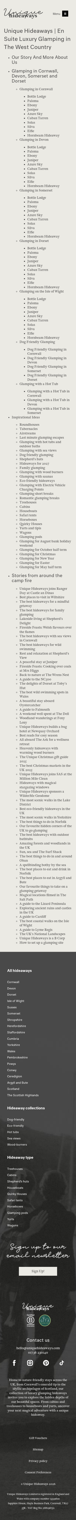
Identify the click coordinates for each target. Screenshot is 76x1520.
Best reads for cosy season (38, 735)
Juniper (32, 110)
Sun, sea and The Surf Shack (40, 852)
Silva (31, 127)
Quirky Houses (30, 524)
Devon (11, 988)
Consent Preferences (38, 1472)
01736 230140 (38, 1353)
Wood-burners (17, 1144)
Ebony (32, 105)
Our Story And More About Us (40, 59)
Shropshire (14, 1020)
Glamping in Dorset (34, 241)
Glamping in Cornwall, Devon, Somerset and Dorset (35, 76)
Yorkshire (13, 1045)
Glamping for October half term (43, 550)
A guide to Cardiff (32, 917)
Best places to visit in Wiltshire (41, 597)
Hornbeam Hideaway (43, 135)
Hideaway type (20, 1157)
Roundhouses (29, 425)
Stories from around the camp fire (37, 578)
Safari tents (27, 515)
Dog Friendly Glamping (37, 342)
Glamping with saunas (36, 476)
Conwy (11, 1070)
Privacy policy (38, 1461)
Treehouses (27, 502)
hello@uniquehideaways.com (38, 1348)
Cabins (24, 507)
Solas (31, 122)
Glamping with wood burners (41, 472)
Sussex (12, 1007)
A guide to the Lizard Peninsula (42, 904)
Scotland (13, 1089)
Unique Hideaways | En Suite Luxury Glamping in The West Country (37, 39)
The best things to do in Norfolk (42, 822)
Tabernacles (28, 429)
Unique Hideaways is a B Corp (42, 938)
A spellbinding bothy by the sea (42, 865)
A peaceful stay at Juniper (38, 662)
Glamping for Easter (34, 563)
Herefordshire (16, 1026)
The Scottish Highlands (23, 1095)
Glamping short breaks (36, 494)
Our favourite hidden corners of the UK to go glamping (45, 828)
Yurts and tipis (30, 528)
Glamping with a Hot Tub (38, 384)
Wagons (25, 533)
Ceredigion (14, 1076)
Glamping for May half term (40, 567)
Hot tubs (13, 1132)
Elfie (30, 131)
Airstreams (27, 433)
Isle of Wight (15, 1001)
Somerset (13, 1013)
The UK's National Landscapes (42, 934)
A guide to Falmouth (34, 710)
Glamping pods (30, 537)
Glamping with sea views (38, 450)
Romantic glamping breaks (39, 498)
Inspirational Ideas (26, 417)
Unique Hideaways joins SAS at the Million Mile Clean (45, 776)
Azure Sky (35, 114)
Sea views (13, 1138)
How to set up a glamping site (41, 943)
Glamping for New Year (36, 558)
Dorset (11, 994)
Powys (11, 1064)
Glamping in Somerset (35, 190)
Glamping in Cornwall (36, 89)
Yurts (10, 1219)
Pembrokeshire (17, 1057)
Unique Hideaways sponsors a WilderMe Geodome (41, 793)
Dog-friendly (15, 1119)
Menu (56, 14)
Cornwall (13, 982)
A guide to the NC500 (35, 679)
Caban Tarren (37, 118)
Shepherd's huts (31, 459)
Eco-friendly (15, 1125)
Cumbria (13, 1039)
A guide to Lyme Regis (35, 930)
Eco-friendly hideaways (37, 481)
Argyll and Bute (17, 1082)
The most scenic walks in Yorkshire (45, 817)
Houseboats (28, 511)
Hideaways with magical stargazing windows (37, 785)
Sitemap (38, 1449)
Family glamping (32, 468)
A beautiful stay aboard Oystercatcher (36, 703)
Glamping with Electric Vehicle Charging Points (42, 487)
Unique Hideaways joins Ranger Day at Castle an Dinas (43, 591)
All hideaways (19, 970)
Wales (11, 1051)
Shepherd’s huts (18, 1181)
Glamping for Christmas (37, 554)
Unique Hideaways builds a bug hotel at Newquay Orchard (43, 729)
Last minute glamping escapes (41, 438)
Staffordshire (16, 1032)
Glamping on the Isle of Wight (41, 291)
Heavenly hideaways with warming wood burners (38, 750)
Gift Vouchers (38, 1438)
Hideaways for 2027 (34, 464)
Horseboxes (28, 520)
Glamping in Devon (34, 140)
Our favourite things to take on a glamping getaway (43, 889)
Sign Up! (38, 1271)
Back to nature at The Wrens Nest (44, 675)
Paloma (33, 101)
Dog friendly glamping (36, 455)
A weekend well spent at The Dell (44, 714)
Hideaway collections (26, 1108)
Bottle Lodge (36, 96)
